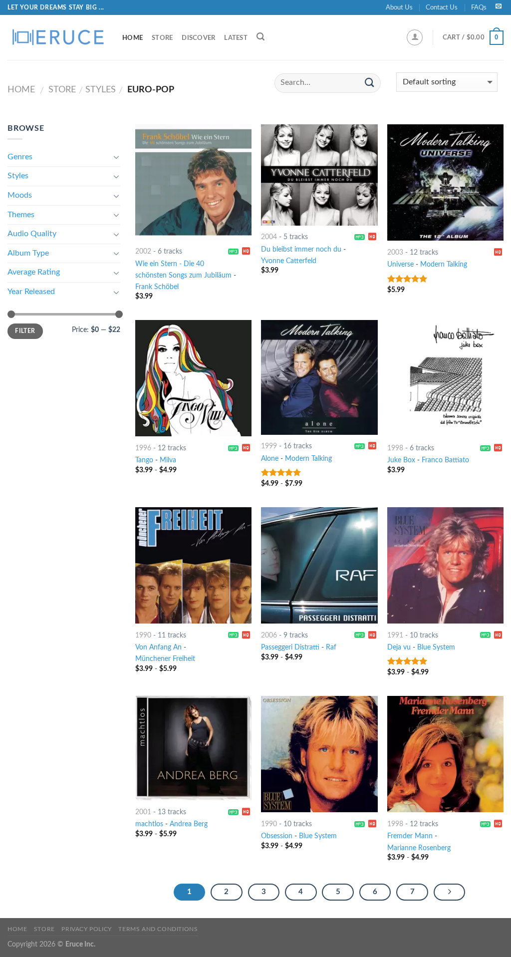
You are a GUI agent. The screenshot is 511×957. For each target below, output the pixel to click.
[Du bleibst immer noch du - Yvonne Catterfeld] (319, 174)
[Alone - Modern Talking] (319, 377)
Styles (100, 89)
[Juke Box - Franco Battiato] (445, 378)
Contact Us (442, 7)
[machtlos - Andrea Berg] (193, 748)
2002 (143, 251)
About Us (399, 7)
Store (162, 38)
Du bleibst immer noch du (301, 249)
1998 (395, 448)
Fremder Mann (410, 836)
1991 (395, 635)
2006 (269, 635)
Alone (269, 458)
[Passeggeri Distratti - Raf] (319, 565)
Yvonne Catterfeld (288, 261)
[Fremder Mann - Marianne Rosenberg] (445, 754)
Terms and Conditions (158, 929)
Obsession (276, 836)
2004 (269, 237)
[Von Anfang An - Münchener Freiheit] (193, 565)
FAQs (479, 7)
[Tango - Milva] (193, 378)
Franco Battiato (445, 460)
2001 (143, 812)
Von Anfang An (158, 647)
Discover (198, 38)
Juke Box (401, 460)
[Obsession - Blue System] (319, 754)
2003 (395, 252)
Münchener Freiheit (165, 658)
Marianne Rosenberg (419, 848)
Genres (19, 157)
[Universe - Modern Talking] (445, 182)
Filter (25, 331)
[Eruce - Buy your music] (57, 37)
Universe (400, 264)
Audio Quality (31, 234)
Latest (236, 38)
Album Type (28, 253)
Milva (168, 460)
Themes (20, 215)
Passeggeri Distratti (290, 647)
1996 (143, 448)
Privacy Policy (86, 929)
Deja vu (399, 647)
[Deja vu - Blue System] (445, 565)
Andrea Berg (189, 824)
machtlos (149, 824)
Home (132, 38)
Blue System (436, 647)
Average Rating (33, 272)
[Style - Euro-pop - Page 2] (450, 892)
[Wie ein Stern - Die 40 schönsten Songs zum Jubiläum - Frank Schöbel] (193, 182)
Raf (331, 647)
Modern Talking (443, 264)
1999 (269, 446)
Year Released (31, 292)
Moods (19, 195)
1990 (143, 635)
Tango (144, 460)
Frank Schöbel (157, 287)
